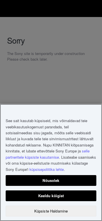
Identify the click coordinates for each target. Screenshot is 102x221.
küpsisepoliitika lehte (46, 169)
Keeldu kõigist (51, 195)
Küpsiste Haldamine (51, 211)
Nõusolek (50, 180)
